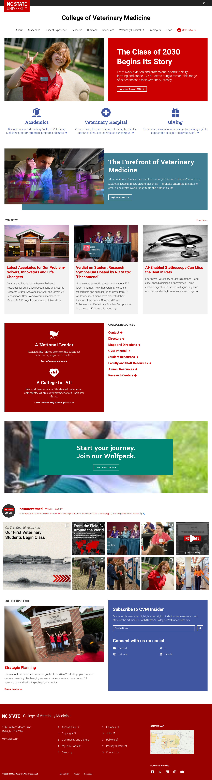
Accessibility (64, 774)
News (169, 30)
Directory (67, 752)
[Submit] (200, 628)
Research (77, 30)
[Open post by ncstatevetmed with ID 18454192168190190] (157, 538)
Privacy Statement (116, 745)
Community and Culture (75, 739)
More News (201, 220)
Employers (155, 30)
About (19, 30)
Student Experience (56, 30)
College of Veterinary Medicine (106, 18)
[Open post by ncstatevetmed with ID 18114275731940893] (123, 573)
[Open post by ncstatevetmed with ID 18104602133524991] (123, 538)
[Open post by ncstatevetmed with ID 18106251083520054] (192, 538)
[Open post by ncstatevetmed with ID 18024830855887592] (37, 556)
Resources (108, 30)
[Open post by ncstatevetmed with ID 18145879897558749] (88, 538)
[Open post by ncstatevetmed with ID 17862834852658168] (192, 573)
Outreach (92, 30)
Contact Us (112, 752)
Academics (34, 30)
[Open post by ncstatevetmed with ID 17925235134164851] (88, 573)
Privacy (77, 774)
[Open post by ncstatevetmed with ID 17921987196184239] (157, 573)
